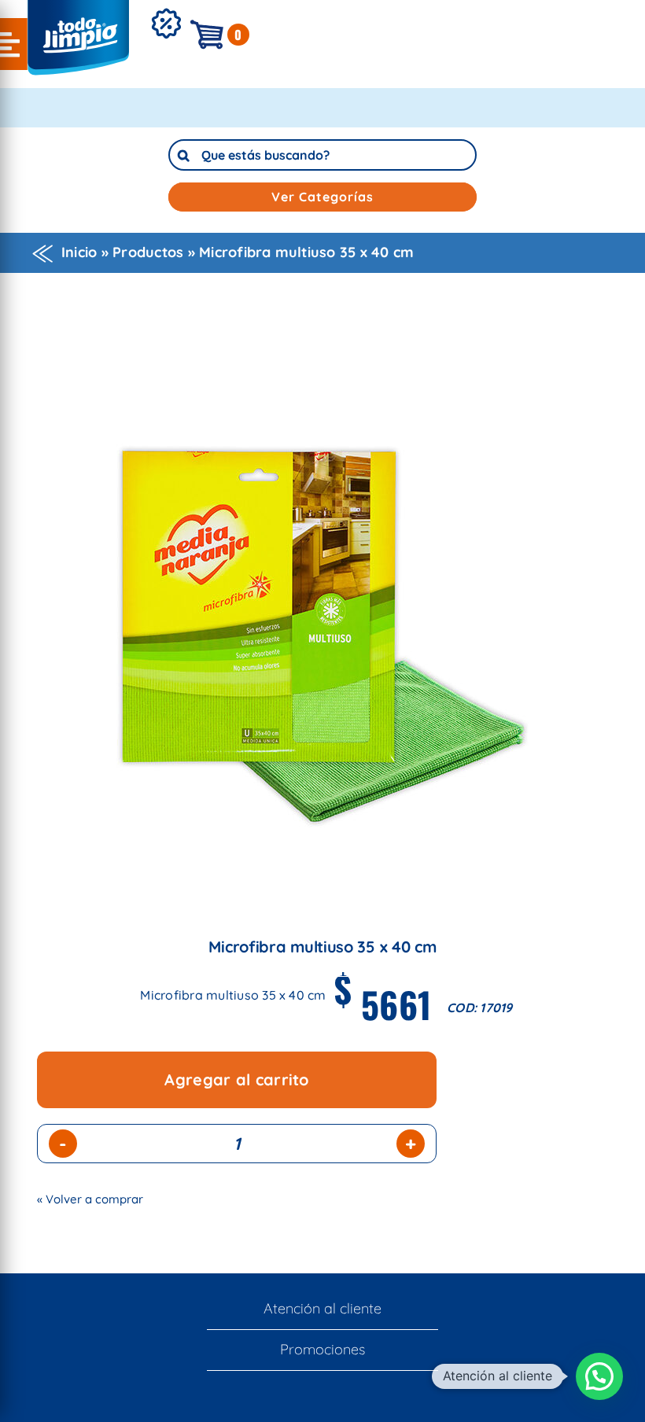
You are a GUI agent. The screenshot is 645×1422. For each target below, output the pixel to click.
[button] (599, 1376)
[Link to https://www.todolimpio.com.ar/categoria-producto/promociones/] (165, 48)
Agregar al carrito (236, 1079)
